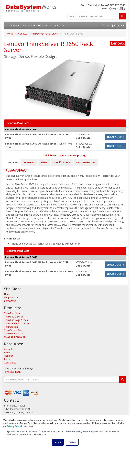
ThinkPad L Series (14, 316)
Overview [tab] (12, 162)
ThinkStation (11, 326)
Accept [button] (58, 442)
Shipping (8, 355)
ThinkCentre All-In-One (16, 323)
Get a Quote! (44, 25)
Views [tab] (44, 162)
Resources (28, 25)
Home (10, 33)
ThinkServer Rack (13, 333)
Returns (8, 359)
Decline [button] (72, 442)
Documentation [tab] (85, 162)
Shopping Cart (11, 297)
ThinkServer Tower (14, 330)
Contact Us (59, 25)
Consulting (10, 362)
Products (13, 25)
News (7, 352)
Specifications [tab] (62, 162)
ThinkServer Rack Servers (45, 33)
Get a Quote (117, 136)
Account (118, 25)
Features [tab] (29, 162)
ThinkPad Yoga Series (16, 320)
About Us (103, 25)
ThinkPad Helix (12, 313)
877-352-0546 (12, 372)
